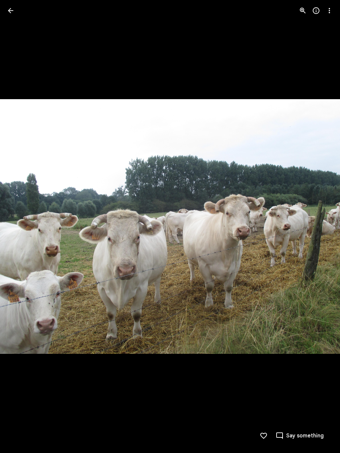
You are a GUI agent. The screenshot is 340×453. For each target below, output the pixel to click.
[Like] (264, 436)
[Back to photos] (11, 11)
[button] (18, 226)
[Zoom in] (302, 10)
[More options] (329, 10)
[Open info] (316, 10)
